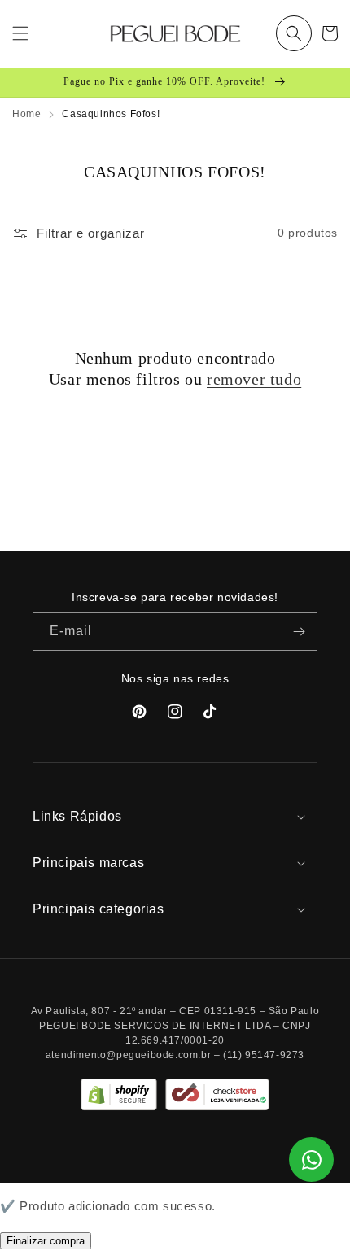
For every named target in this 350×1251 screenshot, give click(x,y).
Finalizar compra (46, 1241)
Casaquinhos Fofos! (111, 114)
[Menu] (20, 33)
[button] (294, 33)
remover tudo (254, 379)
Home (26, 114)
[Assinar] (299, 631)
